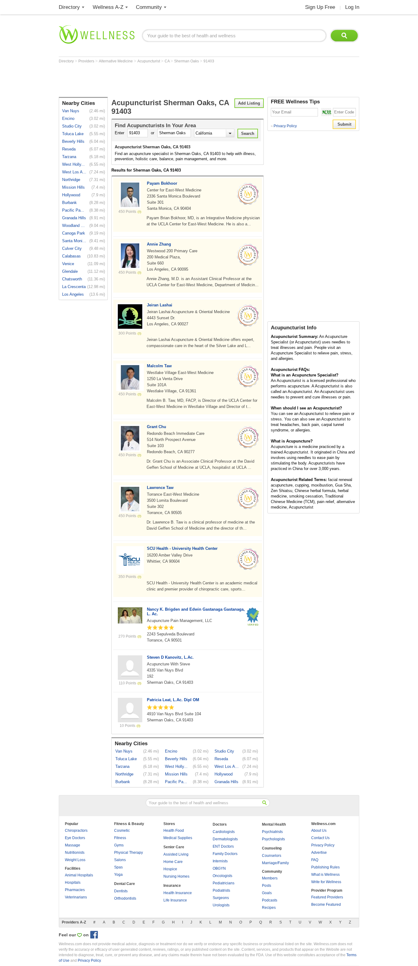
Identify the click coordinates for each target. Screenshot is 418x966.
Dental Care (124, 884)
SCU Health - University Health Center (182, 548)
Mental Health (274, 824)
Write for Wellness (326, 882)
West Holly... (73, 164)
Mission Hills (73, 187)
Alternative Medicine (116, 61)
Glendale (70, 271)
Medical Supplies (177, 838)
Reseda (69, 149)
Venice (68, 263)
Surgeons (221, 898)
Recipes (269, 907)
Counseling (272, 848)
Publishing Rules (325, 867)
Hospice (170, 869)
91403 (208, 61)
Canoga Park (73, 233)
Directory (69, 7)
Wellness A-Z (108, 7)
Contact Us (320, 838)
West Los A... (74, 172)
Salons (120, 860)
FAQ (314, 860)
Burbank (69, 202)
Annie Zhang (159, 244)
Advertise (319, 852)
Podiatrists (221, 890)
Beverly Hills (73, 141)
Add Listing (249, 103)
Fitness (120, 838)
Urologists (221, 905)
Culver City (72, 248)
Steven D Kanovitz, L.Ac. (170, 657)
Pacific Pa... (73, 210)
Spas (118, 867)
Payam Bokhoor (162, 183)
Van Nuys (70, 111)
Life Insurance (175, 900)
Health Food (173, 830)
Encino (68, 118)
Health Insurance (177, 893)
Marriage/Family (275, 863)
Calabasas (71, 256)
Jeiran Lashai (159, 305)
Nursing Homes (176, 876)
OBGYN (219, 868)
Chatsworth (72, 279)
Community (149, 7)
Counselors (271, 855)
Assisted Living (175, 854)
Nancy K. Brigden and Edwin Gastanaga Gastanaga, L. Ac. (196, 611)
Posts (266, 885)
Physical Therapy (128, 852)
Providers (86, 61)
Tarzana (69, 156)
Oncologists (222, 876)
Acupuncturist (149, 61)
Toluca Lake (73, 133)
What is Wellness (325, 874)
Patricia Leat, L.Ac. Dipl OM (173, 700)
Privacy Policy (284, 126)
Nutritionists (74, 852)
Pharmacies (75, 890)
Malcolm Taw (159, 366)
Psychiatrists (272, 832)
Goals (267, 893)
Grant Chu (156, 426)
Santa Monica (74, 241)
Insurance (172, 885)
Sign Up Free (320, 7)
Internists (220, 861)
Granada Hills (74, 218)
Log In (352, 7)
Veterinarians (76, 897)
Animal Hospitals (79, 875)
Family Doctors (225, 854)
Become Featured (326, 904)
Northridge (71, 179)
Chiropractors (76, 830)
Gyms (119, 845)
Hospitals (72, 882)
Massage (72, 845)
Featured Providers (327, 897)
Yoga (118, 874)
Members (270, 878)
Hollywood (71, 195)
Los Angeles (73, 294)
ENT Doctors (223, 846)
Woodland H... (74, 225)
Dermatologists (225, 839)
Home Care (173, 862)
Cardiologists (224, 832)
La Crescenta (74, 286)
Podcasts (269, 900)
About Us (319, 830)
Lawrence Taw (160, 487)
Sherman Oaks (187, 61)
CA (167, 61)
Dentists (121, 891)
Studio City (72, 126)
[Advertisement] (170, 80)
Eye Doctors (75, 838)
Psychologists (273, 839)
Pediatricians (223, 883)
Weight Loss (75, 860)
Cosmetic (122, 830)
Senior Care (173, 847)
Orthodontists (125, 898)
